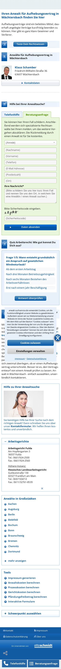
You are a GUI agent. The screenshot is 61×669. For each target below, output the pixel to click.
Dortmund (14, 551)
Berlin (11, 514)
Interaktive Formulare (21, 601)
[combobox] (30, 142)
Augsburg (13, 509)
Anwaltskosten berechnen (24, 582)
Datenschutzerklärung (36, 358)
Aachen (12, 503)
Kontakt (9, 630)
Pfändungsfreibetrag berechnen (27, 596)
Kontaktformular (21, 426)
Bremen (12, 541)
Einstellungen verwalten (30, 351)
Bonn (11, 530)
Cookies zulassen (30, 342)
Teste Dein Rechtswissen (30, 44)
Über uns (41, 636)
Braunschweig (16, 535)
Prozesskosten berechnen (23, 587)
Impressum (20, 358)
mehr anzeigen (17, 560)
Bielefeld (13, 519)
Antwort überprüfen (30, 298)
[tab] (11, 114)
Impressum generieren (22, 578)
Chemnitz (13, 546)
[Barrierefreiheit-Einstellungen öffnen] (57, 337)
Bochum (13, 525)
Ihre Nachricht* (14, 186)
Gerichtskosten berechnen (24, 592)
